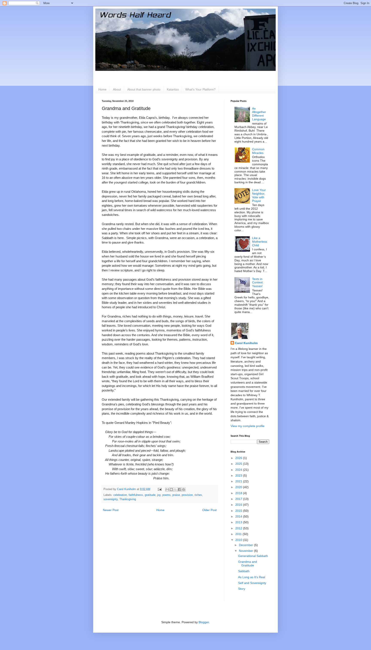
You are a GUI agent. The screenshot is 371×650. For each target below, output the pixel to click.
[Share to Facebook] (179, 489)
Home (102, 89)
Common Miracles (258, 151)
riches (198, 495)
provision (187, 495)
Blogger (204, 622)
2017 (239, 499)
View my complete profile (248, 426)
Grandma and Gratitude (247, 563)
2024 (239, 469)
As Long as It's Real (251, 577)
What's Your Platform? (200, 89)
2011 (239, 534)
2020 (239, 487)
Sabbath (243, 571)
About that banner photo (143, 89)
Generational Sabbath (253, 556)
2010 (239, 540)
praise (176, 495)
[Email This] (167, 489)
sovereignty (110, 499)
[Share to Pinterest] (183, 489)
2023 (239, 475)
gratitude (150, 495)
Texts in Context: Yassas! (257, 282)
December (246, 545)
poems (166, 495)
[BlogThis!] (171, 489)
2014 (239, 516)
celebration (120, 495)
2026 (239, 458)
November (246, 550)
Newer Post (111, 510)
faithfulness (136, 495)
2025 (239, 463)
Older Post (209, 510)
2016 (239, 504)
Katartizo (173, 89)
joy (159, 495)
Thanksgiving (127, 499)
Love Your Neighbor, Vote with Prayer (259, 195)
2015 (239, 510)
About (117, 89)
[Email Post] (160, 489)
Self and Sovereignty (252, 583)
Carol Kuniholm (246, 343)
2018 (239, 493)
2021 (239, 481)
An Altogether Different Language (259, 114)
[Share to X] (175, 489)
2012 (239, 528)
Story (241, 588)
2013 (239, 522)
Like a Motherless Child (259, 241)
